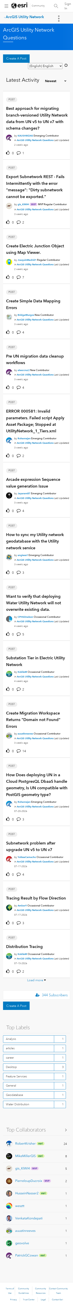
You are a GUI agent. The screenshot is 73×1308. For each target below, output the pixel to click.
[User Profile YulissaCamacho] (9, 858)
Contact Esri (57, 1299)
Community (38, 5)
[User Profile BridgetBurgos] (9, 316)
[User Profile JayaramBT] (9, 495)
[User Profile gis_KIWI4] (9, 205)
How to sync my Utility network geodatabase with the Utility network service (35, 541)
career (10, 1057)
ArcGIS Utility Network (25, 17)
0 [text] (13, 153)
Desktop (11, 1067)
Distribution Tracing (24, 946)
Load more (35, 980)
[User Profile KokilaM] (9, 673)
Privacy (13, 1299)
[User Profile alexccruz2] (9, 371)
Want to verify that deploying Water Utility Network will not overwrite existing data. (33, 603)
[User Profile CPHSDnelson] (9, 618)
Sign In (67, 6)
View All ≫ (36, 1129)
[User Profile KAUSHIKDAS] (9, 137)
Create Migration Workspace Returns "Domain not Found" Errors (33, 720)
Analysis (11, 1039)
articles (10, 1048)
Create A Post (16, 58)
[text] (8, 153)
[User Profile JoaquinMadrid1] (9, 261)
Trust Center (29, 1299)
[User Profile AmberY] (9, 907)
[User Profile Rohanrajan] (9, 440)
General (11, 1085)
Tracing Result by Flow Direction (36, 898)
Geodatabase (14, 1095)
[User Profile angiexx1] (9, 556)
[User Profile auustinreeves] (9, 735)
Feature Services (16, 1076)
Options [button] (59, 18)
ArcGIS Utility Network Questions (35, 140)
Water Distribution (17, 1104)
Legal (43, 1299)
